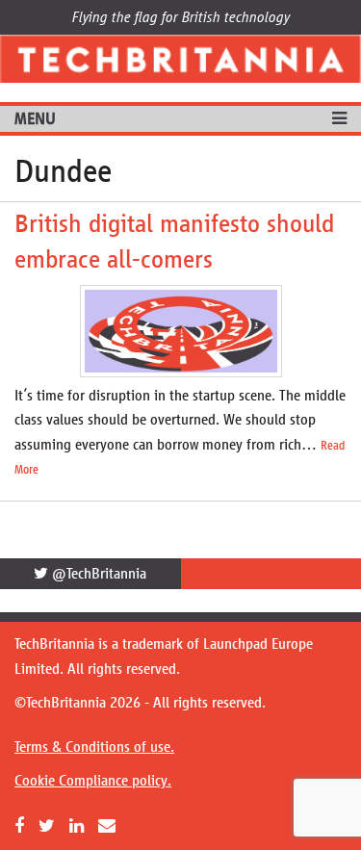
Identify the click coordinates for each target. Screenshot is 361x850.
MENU (35, 118)
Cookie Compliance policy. (92, 780)
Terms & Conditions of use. (94, 746)
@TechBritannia (97, 573)
